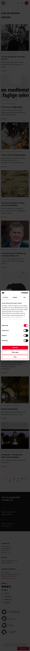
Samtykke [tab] (5, 297)
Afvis (15, 357)
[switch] (26, 330)
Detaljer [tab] (15, 297)
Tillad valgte (15, 352)
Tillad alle (15, 347)
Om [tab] (25, 297)
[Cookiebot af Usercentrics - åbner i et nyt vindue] (21, 293)
